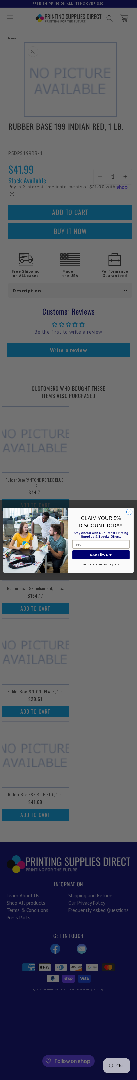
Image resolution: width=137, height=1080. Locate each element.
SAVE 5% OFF (101, 554)
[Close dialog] (129, 512)
